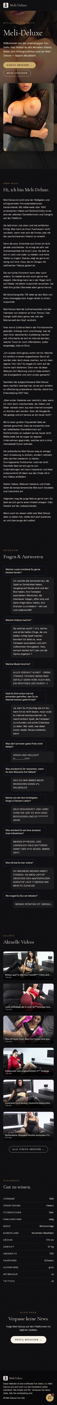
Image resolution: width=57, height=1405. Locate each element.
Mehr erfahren (17, 73)
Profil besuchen (28, 1339)
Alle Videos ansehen (28, 1149)
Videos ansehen (19, 65)
